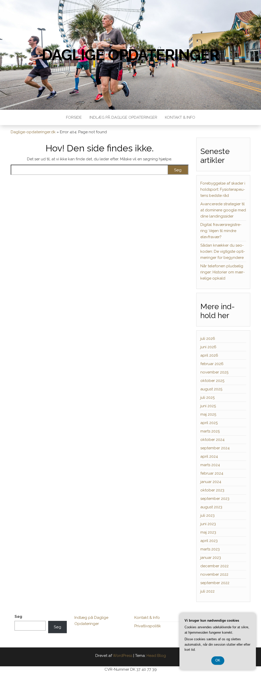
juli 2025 (207, 397)
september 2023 (214, 498)
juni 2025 (208, 406)
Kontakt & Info (180, 117)
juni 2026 (208, 347)
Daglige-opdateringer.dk (33, 132)
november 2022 (214, 574)
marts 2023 (210, 549)
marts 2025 (210, 431)
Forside (74, 117)
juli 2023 (207, 515)
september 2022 (214, 583)
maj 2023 (208, 532)
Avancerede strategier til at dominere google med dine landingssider (223, 210)
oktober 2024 (212, 439)
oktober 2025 (212, 380)
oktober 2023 (212, 490)
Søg (18, 616)
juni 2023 (208, 524)
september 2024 (215, 448)
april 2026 (209, 355)
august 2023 (211, 507)
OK (217, 660)
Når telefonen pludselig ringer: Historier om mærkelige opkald (222, 272)
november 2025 (214, 372)
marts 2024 (210, 465)
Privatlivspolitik (147, 626)
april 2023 (209, 540)
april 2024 (209, 456)
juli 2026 (207, 338)
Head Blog (156, 655)
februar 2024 (211, 473)
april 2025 (209, 422)
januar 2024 (210, 481)
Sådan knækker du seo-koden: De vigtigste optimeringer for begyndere (222, 251)
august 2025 (211, 389)
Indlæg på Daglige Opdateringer (123, 117)
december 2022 (214, 566)
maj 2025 (208, 414)
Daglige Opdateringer (130, 55)
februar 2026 (212, 363)
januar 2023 (210, 557)
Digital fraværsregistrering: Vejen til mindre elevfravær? (220, 230)
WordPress (122, 655)
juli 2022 (207, 591)
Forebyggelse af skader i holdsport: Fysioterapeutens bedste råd (222, 189)
